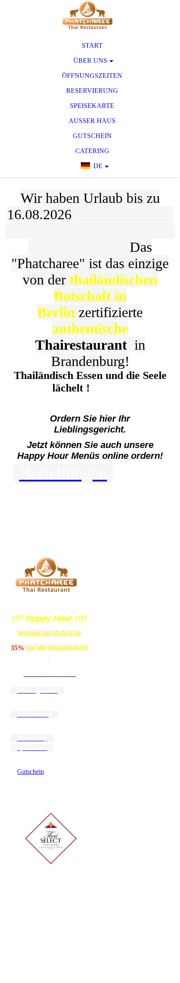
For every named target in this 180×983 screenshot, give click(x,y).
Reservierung (92, 90)
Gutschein (92, 135)
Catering (92, 150)
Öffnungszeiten (92, 75)
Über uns (90, 60)
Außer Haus (92, 120)
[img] (90, 16)
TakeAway (100, 528)
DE (98, 165)
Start (92, 45)
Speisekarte (92, 105)
